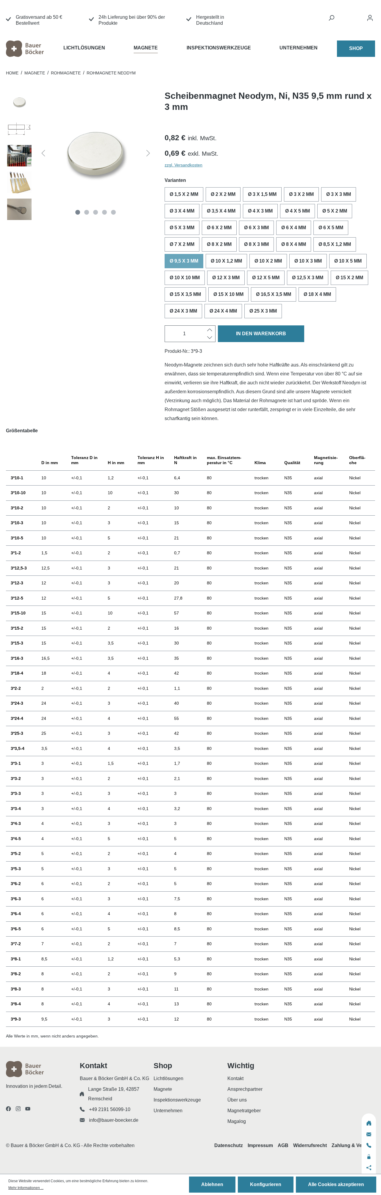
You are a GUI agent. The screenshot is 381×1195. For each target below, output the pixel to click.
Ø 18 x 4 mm (317, 294)
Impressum (260, 1145)
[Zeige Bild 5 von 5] (113, 212)
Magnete (163, 1089)
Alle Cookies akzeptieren (336, 1184)
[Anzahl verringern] (209, 338)
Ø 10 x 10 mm (185, 277)
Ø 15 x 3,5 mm (185, 294)
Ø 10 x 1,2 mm (226, 260)
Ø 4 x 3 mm (260, 210)
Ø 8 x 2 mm (219, 244)
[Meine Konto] (370, 19)
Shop (356, 48)
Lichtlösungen (168, 1078)
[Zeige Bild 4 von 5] (104, 212)
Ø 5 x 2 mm (334, 210)
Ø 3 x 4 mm (182, 210)
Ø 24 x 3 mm (183, 310)
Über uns (237, 1099)
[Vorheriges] (43, 154)
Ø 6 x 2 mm (219, 227)
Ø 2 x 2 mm (223, 194)
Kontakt (235, 1078)
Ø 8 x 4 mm (293, 244)
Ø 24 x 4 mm (223, 310)
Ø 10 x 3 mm (308, 260)
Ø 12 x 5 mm (265, 277)
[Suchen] (331, 19)
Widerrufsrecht (310, 1145)
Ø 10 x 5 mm (348, 260)
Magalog (236, 1121)
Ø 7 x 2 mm (182, 244)
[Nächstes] (148, 154)
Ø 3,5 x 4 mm (221, 210)
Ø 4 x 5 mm (297, 210)
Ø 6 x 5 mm (330, 227)
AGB (283, 1145)
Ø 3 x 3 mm (338, 194)
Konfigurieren (265, 1184)
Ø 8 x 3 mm (256, 244)
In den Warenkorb (261, 333)
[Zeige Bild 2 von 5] (86, 212)
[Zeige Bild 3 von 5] (95, 212)
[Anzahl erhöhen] (209, 330)
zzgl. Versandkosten (183, 165)
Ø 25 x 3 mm (263, 310)
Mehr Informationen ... (25, 1188)
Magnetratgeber (244, 1110)
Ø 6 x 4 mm (293, 227)
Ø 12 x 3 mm (226, 277)
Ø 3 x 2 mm (301, 194)
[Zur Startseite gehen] (34, 48)
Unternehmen (168, 1110)
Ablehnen (212, 1184)
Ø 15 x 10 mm (228, 294)
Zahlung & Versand (353, 1145)
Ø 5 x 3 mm (182, 227)
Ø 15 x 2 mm (349, 277)
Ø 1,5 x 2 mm (184, 194)
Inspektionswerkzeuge (177, 1099)
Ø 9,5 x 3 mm (184, 260)
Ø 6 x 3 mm (256, 227)
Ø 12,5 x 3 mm (307, 277)
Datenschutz (228, 1145)
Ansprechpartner (245, 1089)
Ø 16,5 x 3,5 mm (273, 294)
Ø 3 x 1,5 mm (262, 194)
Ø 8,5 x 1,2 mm (334, 244)
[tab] (190, 435)
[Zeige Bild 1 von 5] (77, 212)
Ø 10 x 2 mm (268, 260)
